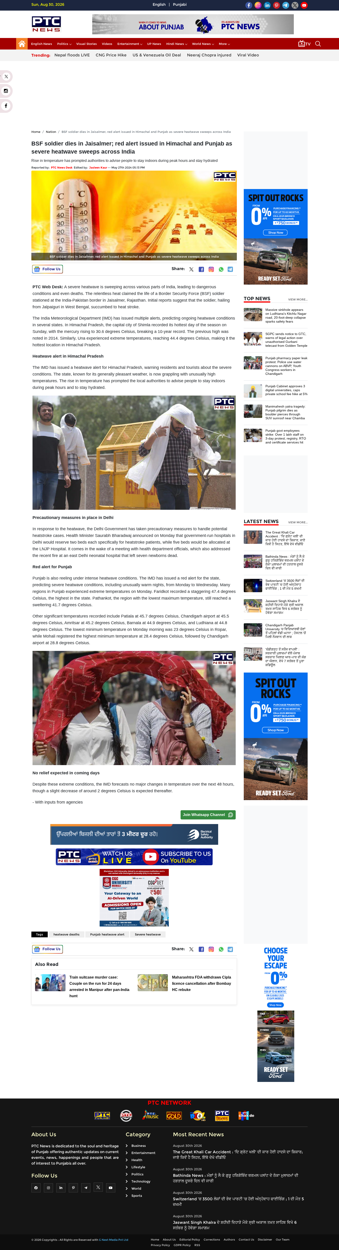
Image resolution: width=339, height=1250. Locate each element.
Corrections (212, 1239)
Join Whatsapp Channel (204, 815)
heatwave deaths (67, 934)
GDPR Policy (182, 1245)
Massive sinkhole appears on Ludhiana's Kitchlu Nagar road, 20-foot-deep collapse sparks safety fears (285, 315)
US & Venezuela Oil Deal (157, 55)
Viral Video (248, 55)
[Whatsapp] (221, 269)
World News (201, 44)
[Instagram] (211, 269)
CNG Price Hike (111, 55)
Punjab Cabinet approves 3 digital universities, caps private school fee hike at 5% (286, 390)
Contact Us (246, 1239)
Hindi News (175, 44)
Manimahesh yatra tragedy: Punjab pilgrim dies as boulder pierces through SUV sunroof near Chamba (285, 412)
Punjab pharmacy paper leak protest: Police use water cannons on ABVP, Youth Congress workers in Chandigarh (286, 366)
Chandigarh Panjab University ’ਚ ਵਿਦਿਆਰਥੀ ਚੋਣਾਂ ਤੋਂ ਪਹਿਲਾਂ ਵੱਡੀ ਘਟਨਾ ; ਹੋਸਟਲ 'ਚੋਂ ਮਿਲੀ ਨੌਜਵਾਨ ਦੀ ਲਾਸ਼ (285, 631)
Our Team (282, 1239)
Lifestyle (138, 1167)
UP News (154, 44)
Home (35, 132)
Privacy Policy (160, 1245)
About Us (169, 1239)
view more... (298, 299)
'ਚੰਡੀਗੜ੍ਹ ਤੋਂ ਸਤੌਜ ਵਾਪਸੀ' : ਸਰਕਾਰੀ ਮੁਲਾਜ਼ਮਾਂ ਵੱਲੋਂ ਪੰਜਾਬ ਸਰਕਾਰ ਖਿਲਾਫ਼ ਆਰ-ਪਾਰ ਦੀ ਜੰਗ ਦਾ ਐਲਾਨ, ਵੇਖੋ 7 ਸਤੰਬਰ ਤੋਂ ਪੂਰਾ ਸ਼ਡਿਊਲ (285, 657)
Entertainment (128, 44)
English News (41, 44)
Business (138, 1146)
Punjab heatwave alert (107, 934)
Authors (229, 1239)
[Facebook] (201, 269)
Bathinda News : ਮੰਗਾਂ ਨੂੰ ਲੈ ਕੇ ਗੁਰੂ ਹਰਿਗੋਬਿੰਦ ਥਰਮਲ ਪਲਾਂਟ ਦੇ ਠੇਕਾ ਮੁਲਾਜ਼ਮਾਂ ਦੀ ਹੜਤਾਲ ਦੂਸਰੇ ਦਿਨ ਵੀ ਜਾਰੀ (285, 562)
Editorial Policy (189, 1239)
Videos (107, 44)
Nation (51, 132)
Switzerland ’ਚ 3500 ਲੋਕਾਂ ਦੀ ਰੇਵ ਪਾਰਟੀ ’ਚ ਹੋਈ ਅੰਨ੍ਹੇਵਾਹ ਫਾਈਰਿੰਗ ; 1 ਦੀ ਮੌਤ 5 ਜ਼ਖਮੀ (284, 584)
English (159, 4)
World (136, 1188)
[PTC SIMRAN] (222, 1115)
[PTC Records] (126, 1115)
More (223, 44)
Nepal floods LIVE (72, 55)
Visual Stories (86, 44)
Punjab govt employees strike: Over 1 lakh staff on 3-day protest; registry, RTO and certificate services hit (285, 436)
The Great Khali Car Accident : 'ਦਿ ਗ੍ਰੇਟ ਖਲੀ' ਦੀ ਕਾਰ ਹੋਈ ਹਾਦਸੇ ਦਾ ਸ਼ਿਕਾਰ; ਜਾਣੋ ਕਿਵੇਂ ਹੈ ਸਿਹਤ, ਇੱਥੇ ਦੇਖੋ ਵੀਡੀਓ (285, 538)
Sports (136, 1196)
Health (136, 1160)
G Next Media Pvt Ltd (113, 1239)
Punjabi (180, 4)
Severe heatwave (148, 934)
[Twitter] (191, 270)
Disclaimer (265, 1239)
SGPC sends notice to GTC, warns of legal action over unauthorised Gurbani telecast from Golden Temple (286, 339)
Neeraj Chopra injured (209, 55)
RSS (197, 1245)
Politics (62, 44)
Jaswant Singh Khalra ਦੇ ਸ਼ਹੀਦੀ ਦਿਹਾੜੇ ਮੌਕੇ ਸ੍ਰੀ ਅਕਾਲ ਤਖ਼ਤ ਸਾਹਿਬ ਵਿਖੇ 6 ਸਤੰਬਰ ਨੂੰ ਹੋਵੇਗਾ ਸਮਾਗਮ (284, 607)
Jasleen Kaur (98, 167)
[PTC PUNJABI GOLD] (174, 1115)
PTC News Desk (61, 167)
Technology (140, 1181)
